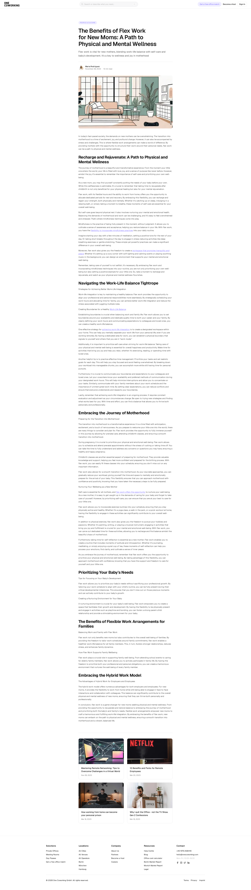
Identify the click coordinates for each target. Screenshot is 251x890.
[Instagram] (181, 863)
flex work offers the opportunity (130, 492)
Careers (114, 862)
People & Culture (87, 23)
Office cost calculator (153, 858)
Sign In (242, 4)
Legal (146, 869)
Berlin (81, 862)
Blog (146, 854)
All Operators (84, 858)
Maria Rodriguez (92, 66)
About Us (115, 851)
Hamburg (82, 869)
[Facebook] (177, 863)
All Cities (82, 851)
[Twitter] (185, 863)
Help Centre (149, 851)
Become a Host (229, 4)
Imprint (202, 880)
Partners (114, 854)
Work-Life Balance (118, 309)
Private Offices (52, 851)
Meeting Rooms (52, 854)
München (83, 865)
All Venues (83, 854)
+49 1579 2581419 (183, 851)
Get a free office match (209, 4)
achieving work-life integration (116, 329)
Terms (186, 880)
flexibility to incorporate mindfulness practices (112, 230)
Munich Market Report (153, 865)
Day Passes (51, 858)
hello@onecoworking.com (187, 854)
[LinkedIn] (188, 863)
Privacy (194, 880)
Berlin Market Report (152, 862)
